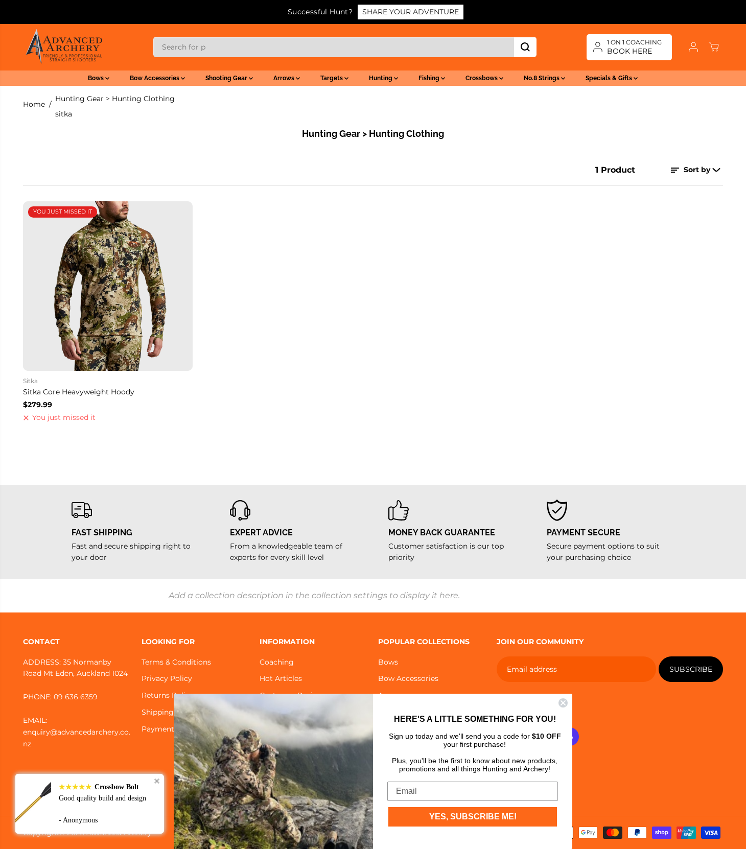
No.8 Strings (542, 78)
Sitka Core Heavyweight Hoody (78, 391)
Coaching (277, 662)
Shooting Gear (227, 78)
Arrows (284, 78)
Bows (96, 78)
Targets (332, 78)
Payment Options (173, 729)
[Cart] (714, 47)
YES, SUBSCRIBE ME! (473, 816)
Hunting (381, 78)
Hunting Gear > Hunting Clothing (115, 98)
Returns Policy (168, 695)
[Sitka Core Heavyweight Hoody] (108, 286)
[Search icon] (525, 47)
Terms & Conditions (176, 662)
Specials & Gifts (610, 78)
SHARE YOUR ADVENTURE (410, 11)
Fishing (429, 78)
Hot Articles (281, 678)
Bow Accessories (155, 78)
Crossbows (482, 78)
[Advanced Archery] (64, 47)
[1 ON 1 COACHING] (629, 47)
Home (34, 104)
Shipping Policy (170, 712)
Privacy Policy (167, 678)
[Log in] (693, 47)
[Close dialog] (563, 703)
